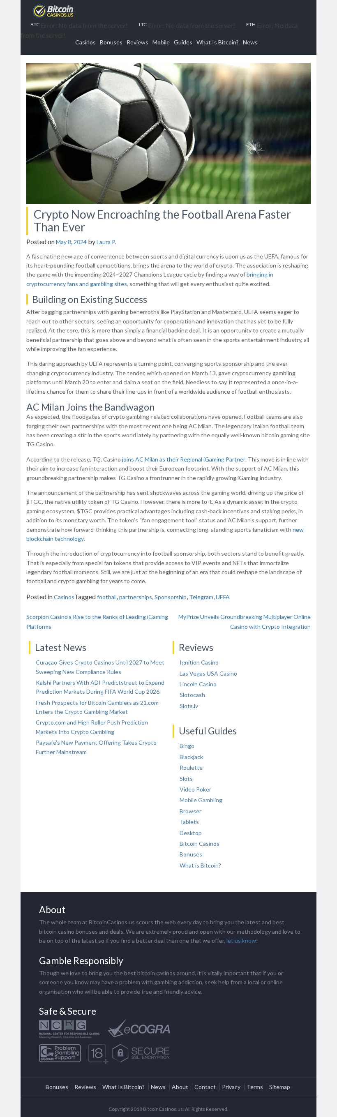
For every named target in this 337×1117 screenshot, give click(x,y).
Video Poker (195, 789)
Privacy (231, 1086)
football (107, 596)
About (180, 1086)
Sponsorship (171, 596)
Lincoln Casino (198, 684)
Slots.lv (189, 705)
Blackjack (191, 756)
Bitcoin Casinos (199, 843)
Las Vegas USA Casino (208, 673)
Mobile (161, 42)
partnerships (135, 596)
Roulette (191, 767)
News (250, 42)
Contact (205, 1086)
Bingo (187, 745)
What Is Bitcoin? (217, 42)
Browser (190, 811)
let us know (241, 940)
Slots (186, 778)
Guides (183, 42)
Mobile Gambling (201, 799)
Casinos (85, 42)
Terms (255, 1086)
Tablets (189, 821)
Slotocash (192, 694)
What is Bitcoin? (200, 865)
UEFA (223, 596)
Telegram (201, 596)
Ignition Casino (199, 662)
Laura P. (106, 241)
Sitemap (279, 1086)
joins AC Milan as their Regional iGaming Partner (183, 459)
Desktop (191, 832)
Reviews (137, 42)
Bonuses (111, 42)
